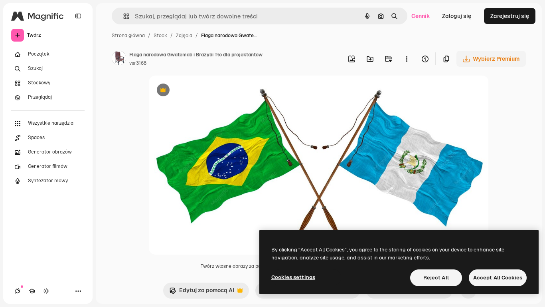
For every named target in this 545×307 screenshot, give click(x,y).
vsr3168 (137, 63)
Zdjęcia (184, 35)
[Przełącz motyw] (46, 291)
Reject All (436, 277)
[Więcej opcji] (407, 59)
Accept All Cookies (497, 277)
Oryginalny (204, 91)
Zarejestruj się (509, 16)
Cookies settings (293, 277)
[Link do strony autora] (119, 59)
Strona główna (128, 35)
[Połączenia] (17, 291)
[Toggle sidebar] (78, 16)
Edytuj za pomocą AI (201, 292)
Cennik (420, 16)
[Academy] (32, 291)
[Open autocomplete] (123, 16)
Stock (160, 35)
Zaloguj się (456, 16)
